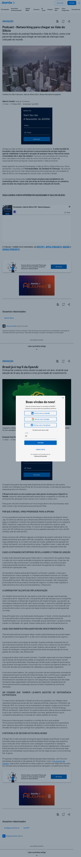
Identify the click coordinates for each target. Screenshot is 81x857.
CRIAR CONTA (40, 449)
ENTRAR (40, 443)
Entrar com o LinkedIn (42, 413)
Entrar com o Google (42, 419)
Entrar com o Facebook (42, 425)
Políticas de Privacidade (40, 456)
